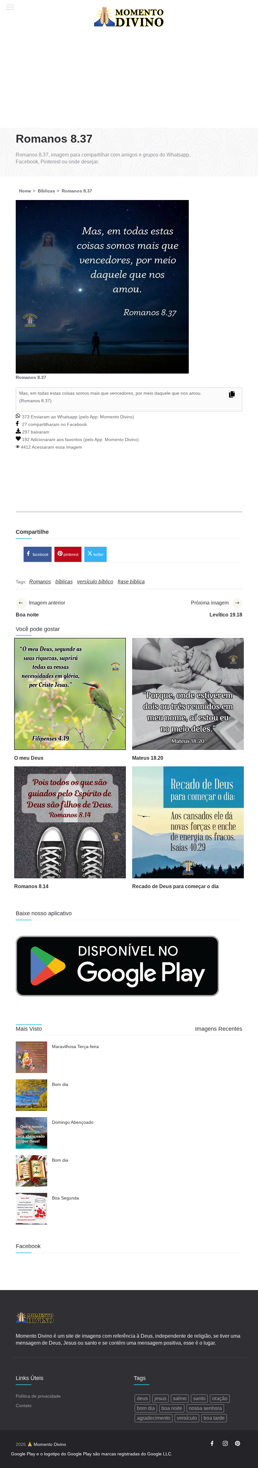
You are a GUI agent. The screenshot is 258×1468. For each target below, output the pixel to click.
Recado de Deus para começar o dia (175, 886)
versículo (187, 1418)
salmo (180, 1398)
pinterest (70, 554)
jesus (160, 1398)
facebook (40, 554)
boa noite (171, 1408)
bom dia (146, 1408)
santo (199, 1398)
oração (219, 1398)
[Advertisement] (129, 80)
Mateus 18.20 (147, 758)
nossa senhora (205, 1408)
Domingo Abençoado (72, 1122)
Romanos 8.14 (31, 886)
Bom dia (60, 1084)
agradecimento (153, 1418)
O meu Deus (28, 758)
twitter (98, 554)
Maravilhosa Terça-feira (75, 1046)
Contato (23, 1405)
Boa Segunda (65, 1197)
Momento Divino (116, 416)
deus (142, 1398)
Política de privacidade (38, 1396)
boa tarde (214, 1418)
